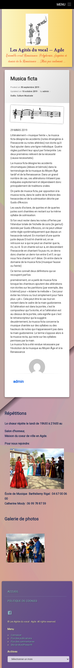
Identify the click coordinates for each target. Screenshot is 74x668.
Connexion (16, 635)
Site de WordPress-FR (21, 645)
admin (46, 91)
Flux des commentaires (22, 641)
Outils (13, 96)
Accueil (13, 591)
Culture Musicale (25, 96)
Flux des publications (21, 638)
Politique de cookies (22, 601)
